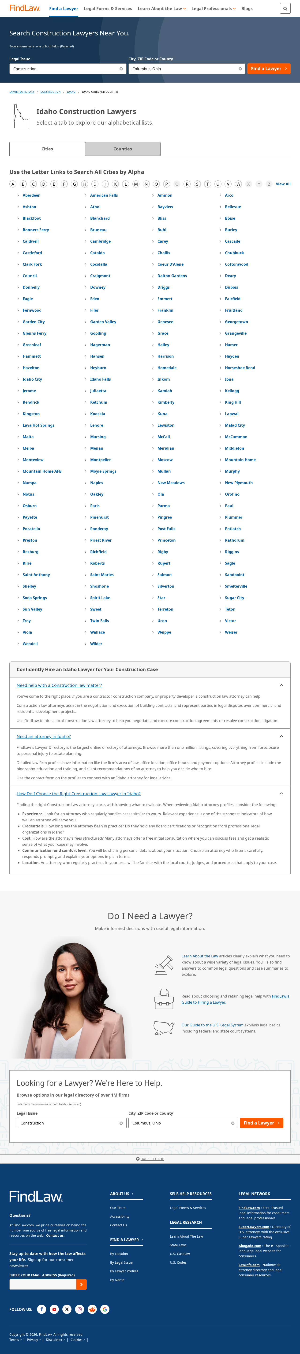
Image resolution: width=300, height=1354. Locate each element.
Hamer (231, 344)
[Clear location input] (240, 68)
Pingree (165, 517)
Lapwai (232, 413)
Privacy (33, 1339)
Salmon (165, 574)
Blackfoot (32, 218)
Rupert (164, 563)
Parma (164, 505)
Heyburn (98, 367)
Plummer (233, 517)
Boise (230, 218)
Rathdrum (234, 540)
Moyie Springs (103, 471)
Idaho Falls (100, 379)
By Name (117, 1280)
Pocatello (31, 528)
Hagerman (100, 344)
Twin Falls (99, 620)
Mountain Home (240, 459)
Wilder (96, 643)
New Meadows (171, 482)
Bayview (165, 206)
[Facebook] (41, 1309)
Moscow (165, 459)
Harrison (166, 356)
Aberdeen (32, 195)
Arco (229, 195)
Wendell (30, 643)
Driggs (164, 287)
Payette (30, 517)
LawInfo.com (249, 1264)
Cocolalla (98, 264)
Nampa (30, 482)
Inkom (164, 379)
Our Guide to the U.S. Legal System (213, 1025)
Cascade (232, 241)
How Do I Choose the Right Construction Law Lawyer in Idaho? (79, 793)
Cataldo (97, 252)
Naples (96, 482)
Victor (230, 620)
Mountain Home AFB (42, 471)
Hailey (163, 344)
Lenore (96, 425)
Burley (231, 229)
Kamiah (165, 390)
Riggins (232, 551)
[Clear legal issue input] (121, 68)
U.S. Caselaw (180, 1253)
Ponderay (99, 528)
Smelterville (236, 586)
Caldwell (31, 241)
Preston (30, 540)
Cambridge (100, 241)
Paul (229, 505)
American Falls (104, 195)
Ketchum (98, 402)
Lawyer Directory (21, 91)
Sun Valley (32, 609)
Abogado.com (250, 1245)
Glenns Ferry (34, 333)
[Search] (285, 8)
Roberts (97, 563)
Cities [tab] (47, 149)
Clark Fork (32, 264)
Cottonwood (236, 264)
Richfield (98, 551)
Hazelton (31, 367)
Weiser (231, 632)
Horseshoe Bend (240, 367)
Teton (230, 609)
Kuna (163, 413)
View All (283, 184)
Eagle (28, 298)
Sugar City (234, 597)
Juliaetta (98, 390)
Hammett (32, 356)
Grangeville (236, 333)
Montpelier (100, 459)
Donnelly (31, 287)
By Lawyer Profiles (124, 1271)
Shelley (29, 586)
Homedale (167, 367)
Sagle (230, 563)
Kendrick (31, 402)
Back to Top (152, 1159)
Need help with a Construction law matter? (59, 685)
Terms (14, 1339)
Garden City (34, 321)
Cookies (77, 1339)
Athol (95, 206)
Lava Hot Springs (38, 425)
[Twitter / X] (66, 1309)
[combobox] (68, 68)
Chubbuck (234, 252)
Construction (50, 91)
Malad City (235, 425)
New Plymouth (239, 482)
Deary (230, 275)
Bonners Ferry (36, 229)
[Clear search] (121, 1123)
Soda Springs (35, 597)
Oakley (96, 494)
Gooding (98, 333)
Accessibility (119, 1216)
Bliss (162, 218)
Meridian (166, 448)
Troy (27, 620)
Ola (161, 494)
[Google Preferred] (104, 1309)
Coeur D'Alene (171, 264)
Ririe (27, 563)
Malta (28, 436)
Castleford (32, 252)
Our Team (118, 1207)
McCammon (236, 436)
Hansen (97, 356)
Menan (96, 448)
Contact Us (118, 1225)
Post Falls (166, 528)
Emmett (165, 298)
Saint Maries (102, 574)
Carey (163, 241)
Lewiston (166, 425)
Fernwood (32, 310)
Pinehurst (99, 517)
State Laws (178, 1245)
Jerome (29, 390)
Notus (28, 494)
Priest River (101, 540)
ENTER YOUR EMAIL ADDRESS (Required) (42, 1275)
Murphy (232, 471)
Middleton (234, 448)
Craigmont (100, 275)
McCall (164, 436)
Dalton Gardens (172, 275)
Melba (28, 448)
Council (30, 275)
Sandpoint (234, 574)
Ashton (29, 206)
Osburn (30, 505)
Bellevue (233, 206)
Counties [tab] (122, 149)
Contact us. (55, 1235)
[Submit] (81, 1284)
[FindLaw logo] (27, 8)
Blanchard (100, 218)
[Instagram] (79, 1309)
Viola (27, 632)
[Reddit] (92, 1309)
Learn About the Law (200, 956)
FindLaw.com (249, 1207)
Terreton (165, 609)
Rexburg (30, 551)
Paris (95, 505)
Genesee (165, 321)
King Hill (233, 402)
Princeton (167, 540)
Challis (164, 252)
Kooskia (97, 413)
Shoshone (99, 586)
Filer (94, 310)
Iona (229, 379)
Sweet (95, 609)
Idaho (71, 91)
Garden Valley (103, 321)
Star (161, 597)
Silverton (166, 586)
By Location (119, 1253)
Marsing (98, 436)
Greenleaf (32, 344)
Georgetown (236, 321)
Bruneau (98, 229)
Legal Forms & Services (188, 1207)
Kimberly (166, 402)
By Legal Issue (121, 1262)
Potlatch (233, 528)
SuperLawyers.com (254, 1226)
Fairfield (232, 298)
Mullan (164, 471)
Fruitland (234, 310)
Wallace (97, 632)
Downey (97, 287)
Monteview (33, 459)
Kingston (31, 413)
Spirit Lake (100, 597)
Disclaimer (55, 1339)
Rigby (163, 551)
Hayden (232, 356)
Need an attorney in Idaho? (44, 736)
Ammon (165, 195)
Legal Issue (19, 58)
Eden (94, 298)
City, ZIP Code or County (150, 58)
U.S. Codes (178, 1262)
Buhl (162, 229)
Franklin (165, 310)
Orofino (232, 494)
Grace (163, 333)
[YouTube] (54, 1309)
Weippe (164, 632)
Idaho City (32, 379)
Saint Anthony (36, 574)
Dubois (231, 287)
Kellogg (232, 390)
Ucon (162, 620)
